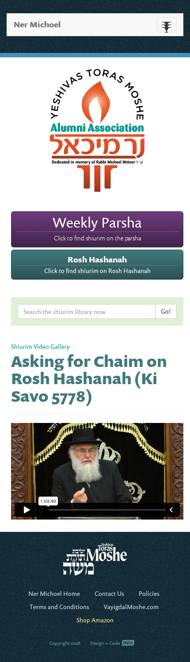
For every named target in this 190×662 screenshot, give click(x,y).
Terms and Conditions (59, 606)
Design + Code (105, 643)
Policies (149, 593)
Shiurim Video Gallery (40, 346)
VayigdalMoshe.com (131, 606)
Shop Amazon (95, 620)
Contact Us (109, 593)
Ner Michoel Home (54, 593)
